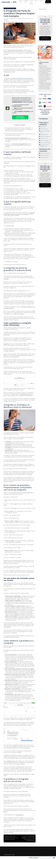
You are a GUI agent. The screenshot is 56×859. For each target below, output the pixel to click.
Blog (7, 18)
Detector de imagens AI (44, 140)
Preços (35, 0)
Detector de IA (43, 126)
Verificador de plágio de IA (45, 136)
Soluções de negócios (31, 2)
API (38, 0)
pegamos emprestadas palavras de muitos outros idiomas (19, 213)
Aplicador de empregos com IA (44, 131)
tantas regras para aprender (15, 50)
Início (5, 18)
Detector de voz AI (44, 138)
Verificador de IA (11, 761)
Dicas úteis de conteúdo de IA (10, 8)
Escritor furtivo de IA (44, 157)
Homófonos (7, 344)
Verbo (5, 354)
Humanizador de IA (25, 394)
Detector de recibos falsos (45, 142)
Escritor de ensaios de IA (45, 153)
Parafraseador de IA (44, 134)
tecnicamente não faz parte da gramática (21, 78)
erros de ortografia (25, 492)
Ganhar (41, 0)
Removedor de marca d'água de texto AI (44, 145)
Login (47, 3)
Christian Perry (6, 21)
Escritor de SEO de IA (44, 155)
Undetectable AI (20, 815)
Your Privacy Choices (46, 857)
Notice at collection (33, 857)
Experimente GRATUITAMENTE (20, 117)
